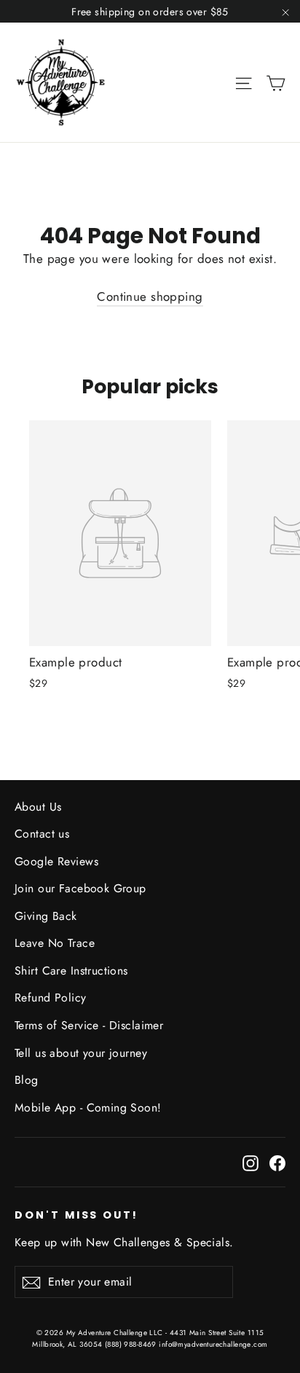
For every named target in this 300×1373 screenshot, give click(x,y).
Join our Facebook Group (80, 888)
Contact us (42, 833)
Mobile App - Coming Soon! (88, 1107)
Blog (27, 1079)
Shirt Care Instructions (71, 970)
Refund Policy (51, 997)
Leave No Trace (55, 943)
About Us (38, 806)
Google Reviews (56, 861)
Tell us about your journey (81, 1052)
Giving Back (46, 916)
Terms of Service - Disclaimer (89, 1025)
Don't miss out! (76, 1215)
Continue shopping (149, 296)
